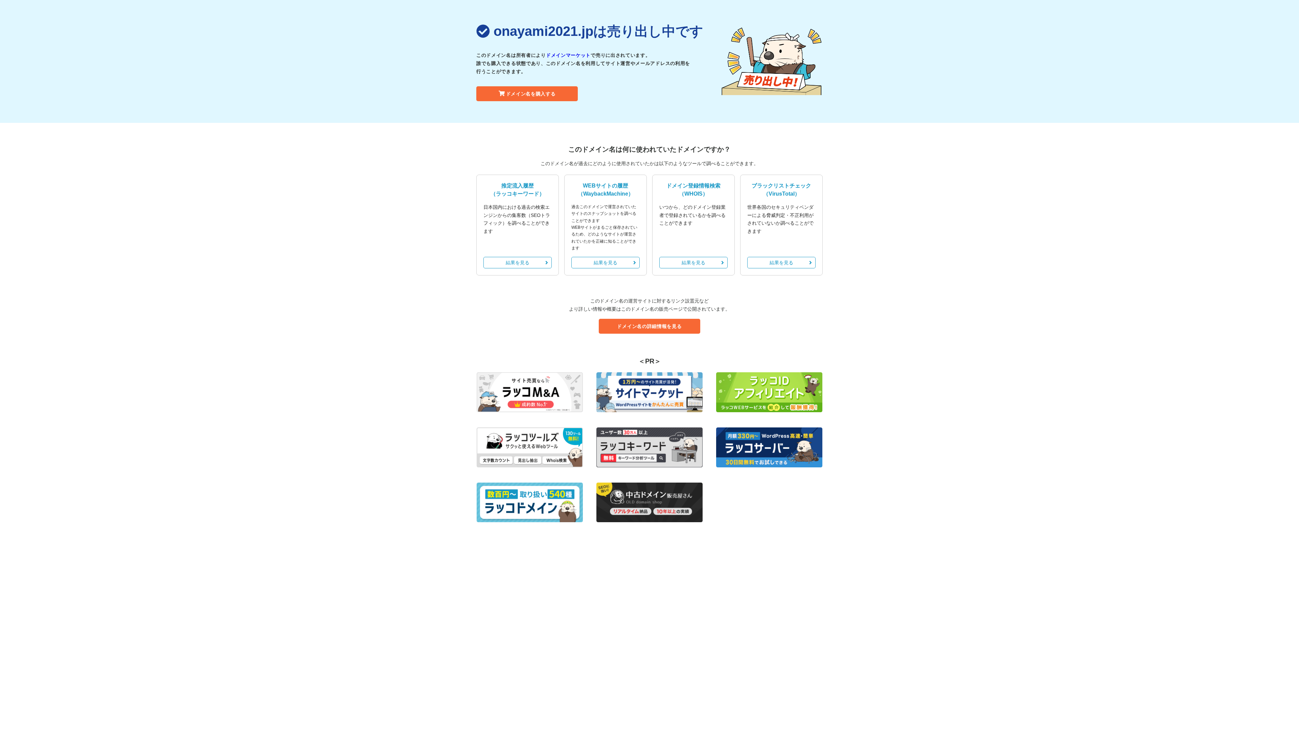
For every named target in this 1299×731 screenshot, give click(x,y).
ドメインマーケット (568, 55)
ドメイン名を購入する (531, 93)
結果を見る (517, 262)
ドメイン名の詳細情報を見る (649, 326)
